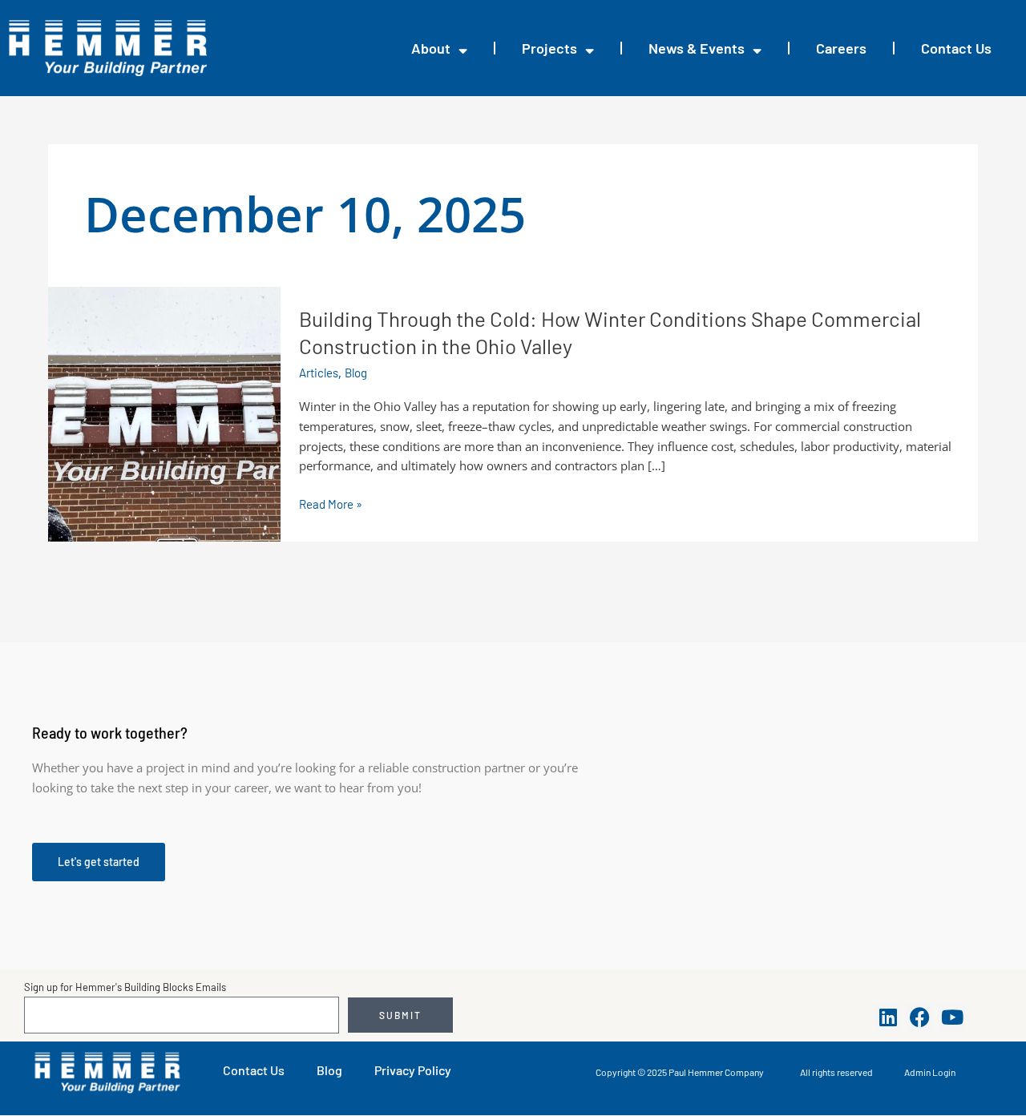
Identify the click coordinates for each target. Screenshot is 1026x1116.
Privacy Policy (412, 1070)
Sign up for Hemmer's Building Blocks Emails (125, 987)
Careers (841, 48)
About (430, 48)
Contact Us (956, 48)
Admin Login (929, 1072)
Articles (318, 372)
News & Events (696, 48)
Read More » (330, 504)
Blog (356, 372)
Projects (549, 48)
